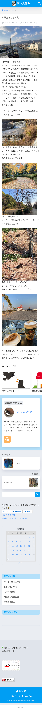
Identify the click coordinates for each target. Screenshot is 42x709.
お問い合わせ (15, 696)
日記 (14, 366)
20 (21, 550)
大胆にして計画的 (11, 597)
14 (25, 546)
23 (33, 550)
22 (29, 550)
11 (13, 546)
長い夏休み (23, 3)
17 (8, 550)
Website (7, 444)
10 (8, 546)
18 (13, 550)
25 (13, 555)
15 (29, 546)
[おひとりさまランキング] (8, 680)
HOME (22, 691)
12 (17, 546)
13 (21, 546)
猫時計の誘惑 (9, 592)
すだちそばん (9, 602)
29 (29, 555)
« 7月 (20, 563)
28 (25, 555)
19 (17, 550)
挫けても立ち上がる (12, 582)
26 (17, 555)
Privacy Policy (27, 696)
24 (8, 555)
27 (21, 555)
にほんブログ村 (8, 515)
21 (25, 550)
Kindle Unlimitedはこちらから (14, 518)
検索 (37, 494)
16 (33, 546)
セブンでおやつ (10, 587)
